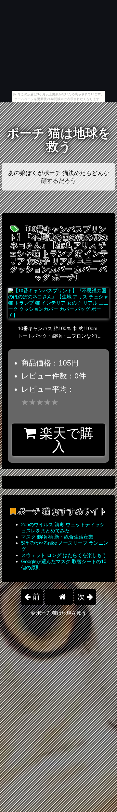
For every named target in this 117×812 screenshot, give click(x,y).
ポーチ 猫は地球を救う (58, 139)
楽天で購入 (64, 440)
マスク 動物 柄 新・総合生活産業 (57, 536)
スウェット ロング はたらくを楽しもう (64, 555)
